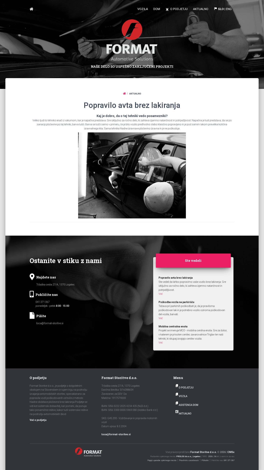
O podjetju (186, 387)
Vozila (183, 396)
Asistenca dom (188, 405)
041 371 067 (43, 301)
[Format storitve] (31, 9)
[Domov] (124, 93)
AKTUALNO (185, 413)
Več (161, 293)
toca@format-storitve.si (49, 323)
